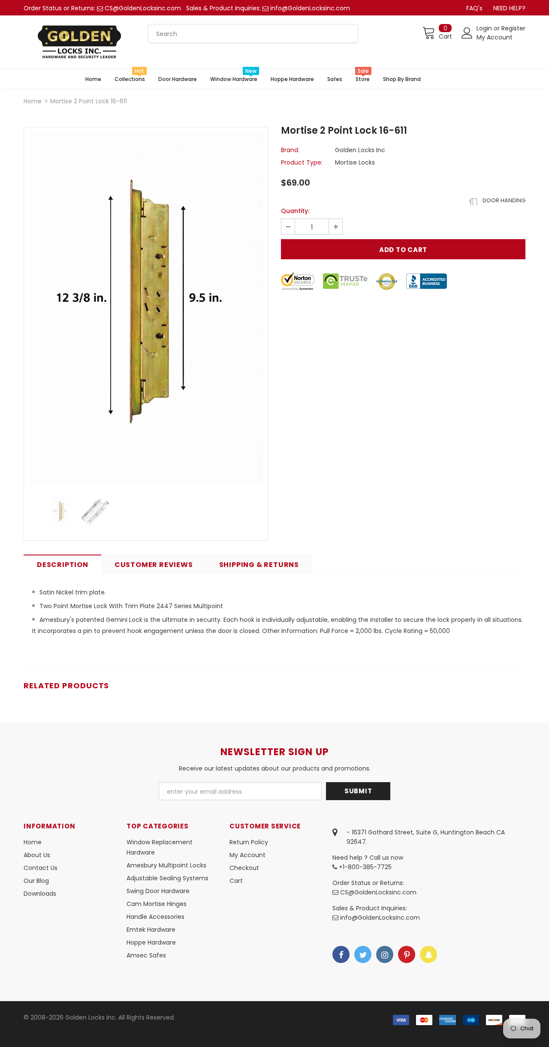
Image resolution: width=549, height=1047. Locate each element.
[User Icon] (467, 33)
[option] (145, 308)
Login (485, 28)
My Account (495, 37)
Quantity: (295, 211)
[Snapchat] (428, 954)
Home (33, 101)
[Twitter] (362, 954)
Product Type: (302, 162)
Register (513, 28)
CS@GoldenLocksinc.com (143, 8)
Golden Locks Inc (360, 150)
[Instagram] (384, 954)
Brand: (290, 150)
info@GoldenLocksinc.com (310, 8)
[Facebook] (341, 954)
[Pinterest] (406, 954)
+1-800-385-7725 (364, 867)
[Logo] (79, 42)
